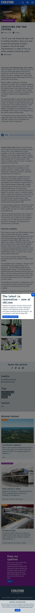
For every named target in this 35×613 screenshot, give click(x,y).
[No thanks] (33, 606)
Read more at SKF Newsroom (10, 316)
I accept (17, 610)
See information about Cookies (25, 607)
